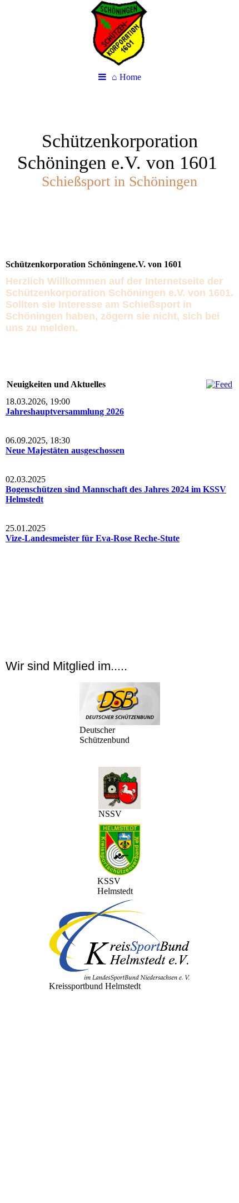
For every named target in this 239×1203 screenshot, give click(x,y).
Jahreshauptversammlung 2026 (65, 411)
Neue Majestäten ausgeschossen (65, 450)
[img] (119, 33)
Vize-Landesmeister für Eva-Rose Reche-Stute (93, 538)
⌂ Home (126, 77)
